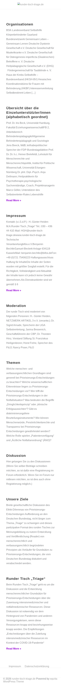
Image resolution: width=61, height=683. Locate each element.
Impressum (16, 216)
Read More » (13, 200)
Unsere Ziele (17, 499)
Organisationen (19, 24)
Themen (13, 363)
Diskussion (16, 456)
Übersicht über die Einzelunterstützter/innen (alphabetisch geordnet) (28, 112)
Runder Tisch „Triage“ (26, 579)
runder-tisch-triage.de (24, 678)
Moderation (16, 306)
